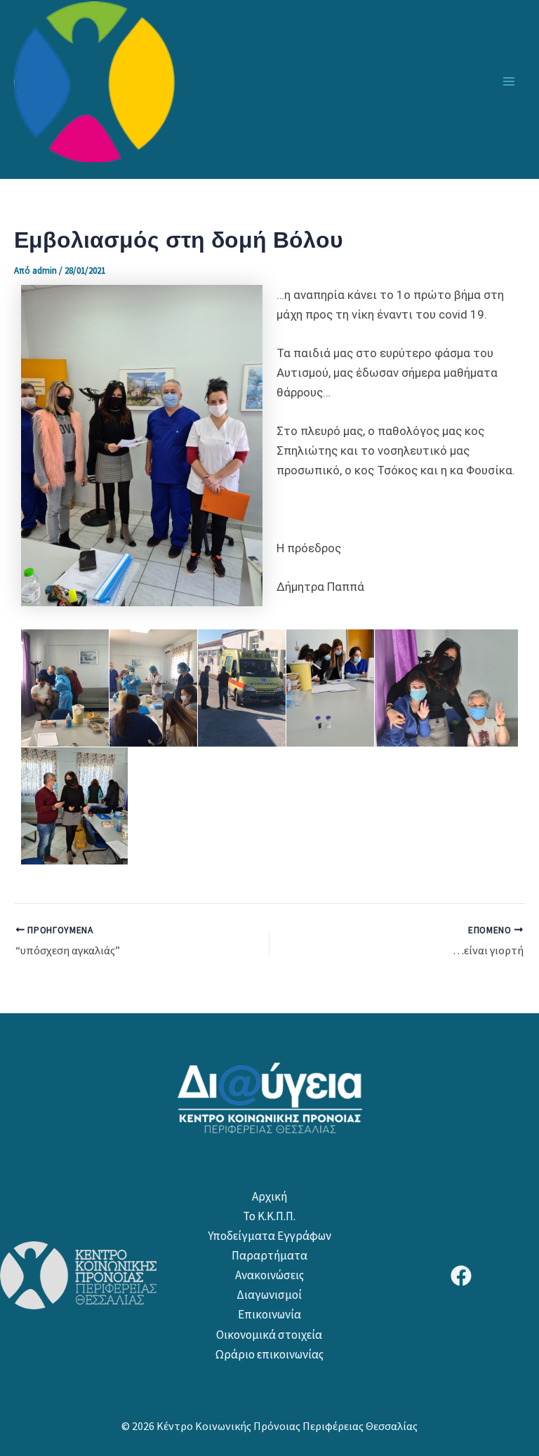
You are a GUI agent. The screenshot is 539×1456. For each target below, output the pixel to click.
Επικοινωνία (269, 1314)
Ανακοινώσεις (269, 1275)
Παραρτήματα (269, 1255)
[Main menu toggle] (509, 81)
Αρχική (269, 1196)
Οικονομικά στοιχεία (269, 1334)
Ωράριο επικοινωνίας (269, 1354)
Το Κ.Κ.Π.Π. (269, 1216)
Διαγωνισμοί (269, 1294)
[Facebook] (461, 1275)
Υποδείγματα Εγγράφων (269, 1235)
